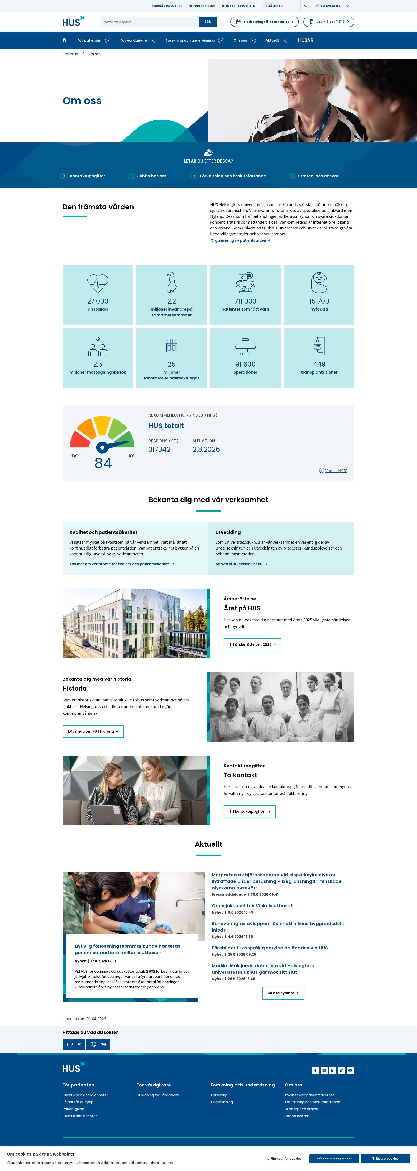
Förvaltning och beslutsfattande (312, 1102)
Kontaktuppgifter (238, 6)
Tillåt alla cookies (385, 1158)
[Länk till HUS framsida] (74, 22)
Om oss (240, 40)
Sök (207, 21)
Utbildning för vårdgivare (158, 1095)
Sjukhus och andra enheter (85, 1095)
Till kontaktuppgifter (247, 811)
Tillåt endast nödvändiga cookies (334, 1158)
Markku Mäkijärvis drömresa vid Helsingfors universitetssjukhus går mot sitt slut (263, 969)
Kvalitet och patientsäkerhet (309, 1095)
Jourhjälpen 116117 (330, 22)
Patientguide (73, 1108)
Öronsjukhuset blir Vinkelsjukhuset (252, 906)
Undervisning (222, 1102)
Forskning (219, 1095)
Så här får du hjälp (78, 1102)
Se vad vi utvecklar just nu (239, 563)
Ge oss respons (202, 6)
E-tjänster (272, 6)
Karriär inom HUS (167, 6)
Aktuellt (272, 40)
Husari (306, 40)
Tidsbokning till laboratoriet (262, 23)
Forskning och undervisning (190, 40)
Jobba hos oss (297, 1115)
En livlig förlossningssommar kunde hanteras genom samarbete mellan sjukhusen (127, 949)
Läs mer (167, 1162)
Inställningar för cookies (283, 1158)
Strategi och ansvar (302, 1108)
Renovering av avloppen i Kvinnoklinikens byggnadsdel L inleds (278, 926)
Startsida (71, 53)
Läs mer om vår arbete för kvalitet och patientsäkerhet (120, 563)
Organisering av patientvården (238, 240)
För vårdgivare (133, 40)
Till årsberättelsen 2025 (250, 644)
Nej (103, 1044)
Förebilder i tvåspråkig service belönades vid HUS (270, 948)
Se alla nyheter (281, 992)
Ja (79, 1044)
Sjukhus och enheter (80, 1115)
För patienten (89, 40)
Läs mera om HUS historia (91, 731)
